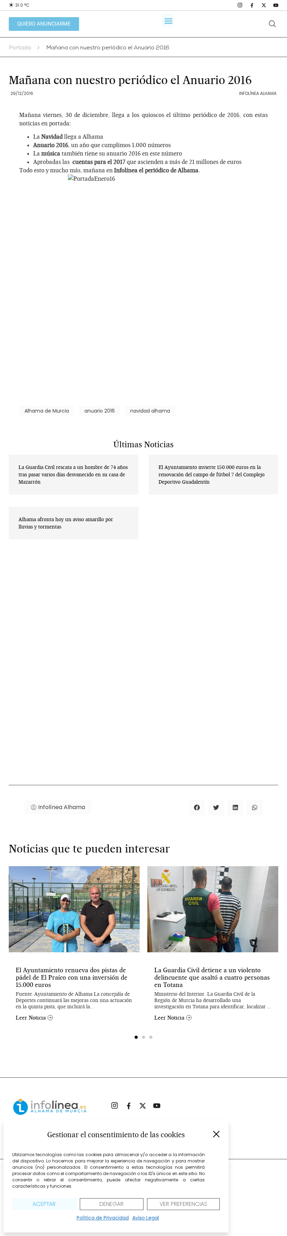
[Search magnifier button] (272, 24)
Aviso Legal (145, 1217)
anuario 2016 (99, 410)
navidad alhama (150, 410)
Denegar (111, 1204)
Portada (20, 48)
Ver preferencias (183, 1204)
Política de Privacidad (103, 1217)
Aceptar (44, 1204)
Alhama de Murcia (46, 410)
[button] (216, 1134)
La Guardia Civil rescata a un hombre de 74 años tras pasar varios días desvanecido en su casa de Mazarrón (73, 474)
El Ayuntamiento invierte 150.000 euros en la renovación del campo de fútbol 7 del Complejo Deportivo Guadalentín (212, 474)
